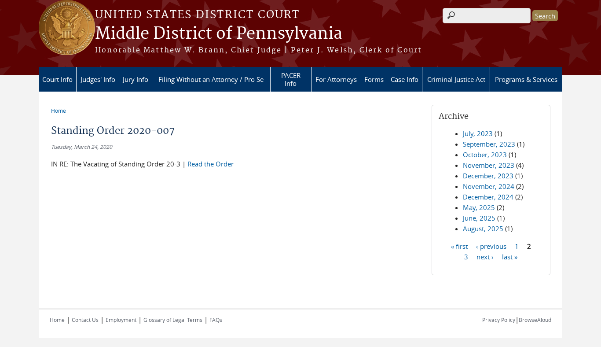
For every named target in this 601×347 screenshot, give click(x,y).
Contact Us (85, 319)
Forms (374, 79)
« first (459, 245)
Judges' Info (98, 79)
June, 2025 (479, 218)
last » (509, 256)
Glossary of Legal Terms (172, 319)
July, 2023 (478, 133)
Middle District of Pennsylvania (218, 34)
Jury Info (135, 79)
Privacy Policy (498, 319)
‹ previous (491, 245)
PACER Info (290, 79)
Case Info (404, 79)
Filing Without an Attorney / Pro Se (211, 79)
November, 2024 (488, 186)
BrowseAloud (535, 319)
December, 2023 (488, 175)
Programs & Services (526, 79)
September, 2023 (489, 144)
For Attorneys (336, 79)
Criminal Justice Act (456, 79)
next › (485, 256)
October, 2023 (485, 154)
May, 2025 (479, 207)
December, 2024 (488, 196)
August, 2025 (483, 228)
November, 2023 (488, 165)
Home (58, 110)
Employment (121, 319)
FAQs (215, 319)
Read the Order (210, 163)
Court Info (57, 79)
